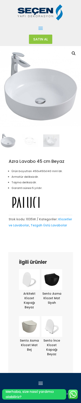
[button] (74, 53)
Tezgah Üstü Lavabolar (49, 225)
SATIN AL (40, 39)
